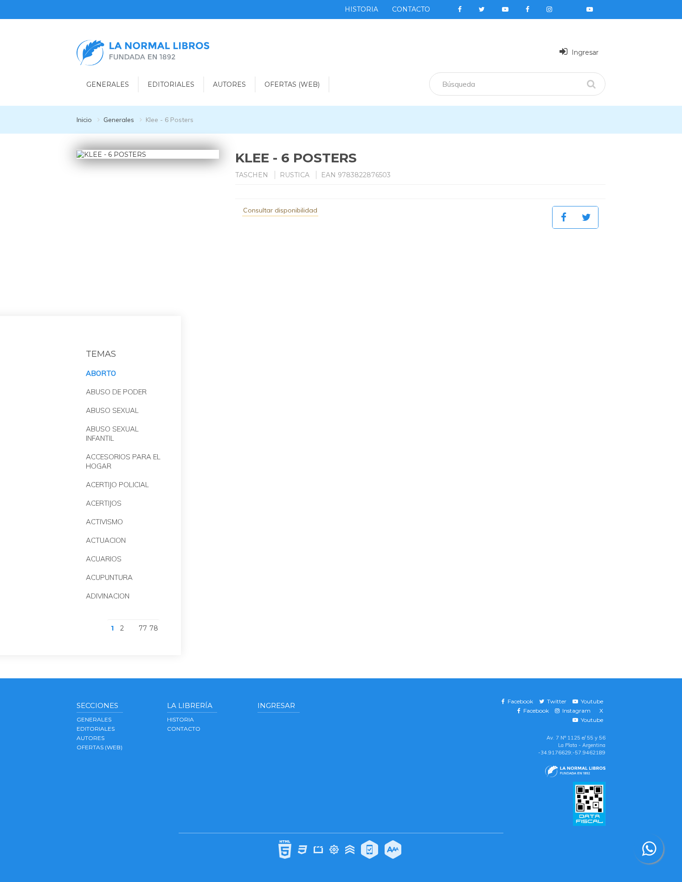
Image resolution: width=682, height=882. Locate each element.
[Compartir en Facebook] (564, 217)
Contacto (411, 9)
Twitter (555, 701)
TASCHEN (251, 175)
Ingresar (584, 52)
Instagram (575, 710)
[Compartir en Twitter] (586, 217)
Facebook (519, 701)
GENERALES (107, 84)
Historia (361, 9)
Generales (118, 120)
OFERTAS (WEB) (292, 84)
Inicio (84, 120)
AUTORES (229, 84)
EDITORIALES (171, 84)
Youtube (590, 701)
